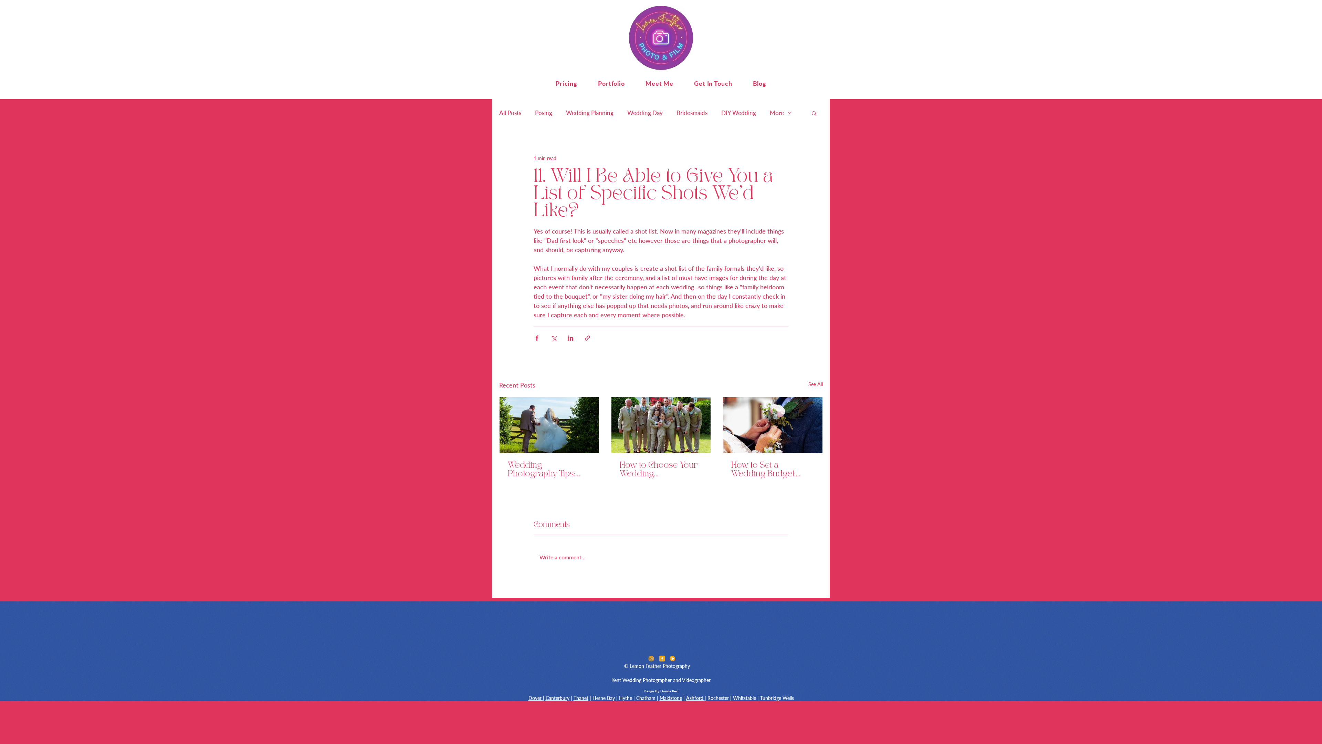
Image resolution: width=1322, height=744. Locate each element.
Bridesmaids (691, 112)
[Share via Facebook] (537, 338)
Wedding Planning (589, 112)
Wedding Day (645, 112)
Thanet (581, 698)
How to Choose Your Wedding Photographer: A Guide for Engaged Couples (659, 470)
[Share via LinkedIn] (570, 338)
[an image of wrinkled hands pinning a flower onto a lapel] (772, 425)
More (777, 112)
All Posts (510, 112)
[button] (566, 83)
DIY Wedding (738, 112)
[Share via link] (587, 338)
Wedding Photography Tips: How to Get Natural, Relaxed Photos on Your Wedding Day (544, 470)
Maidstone (671, 698)
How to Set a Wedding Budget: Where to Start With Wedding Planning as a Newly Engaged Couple (771, 470)
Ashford (695, 698)
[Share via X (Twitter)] (553, 338)
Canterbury (557, 698)
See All (815, 384)
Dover (535, 698)
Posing (543, 112)
